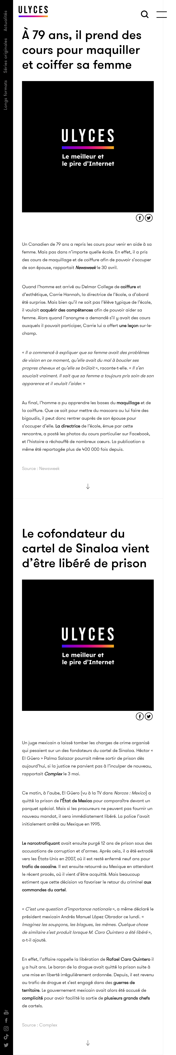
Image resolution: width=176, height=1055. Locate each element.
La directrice (67, 426)
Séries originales (5, 55)
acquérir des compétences (66, 310)
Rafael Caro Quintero (128, 959)
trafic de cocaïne (39, 866)
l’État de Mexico (76, 800)
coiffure (128, 286)
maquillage (128, 402)
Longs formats (5, 95)
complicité (32, 998)
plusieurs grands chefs (127, 998)
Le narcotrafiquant (41, 843)
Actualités (5, 20)
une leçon (128, 325)
